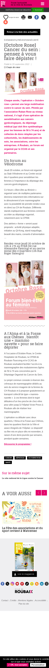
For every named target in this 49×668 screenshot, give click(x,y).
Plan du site (24, 604)
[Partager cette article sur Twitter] (43, 17)
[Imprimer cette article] (23, 17)
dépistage (20, 458)
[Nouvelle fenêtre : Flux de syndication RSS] (37, 583)
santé (7, 462)
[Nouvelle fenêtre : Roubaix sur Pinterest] (22, 583)
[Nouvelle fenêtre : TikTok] (27, 583)
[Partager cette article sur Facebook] (36, 17)
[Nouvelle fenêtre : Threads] (46, 583)
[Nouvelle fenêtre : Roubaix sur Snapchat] (32, 583)
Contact (4, 600)
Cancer (8, 458)
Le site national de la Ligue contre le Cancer (22, 478)
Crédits (13, 600)
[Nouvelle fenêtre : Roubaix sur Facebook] (2, 583)
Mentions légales (25, 600)
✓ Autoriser (37, 9)
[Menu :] (42, 3)
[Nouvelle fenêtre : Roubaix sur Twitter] (7, 583)
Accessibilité (40, 600)
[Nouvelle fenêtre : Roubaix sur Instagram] (12, 583)
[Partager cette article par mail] (30, 17)
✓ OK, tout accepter (17, 665)
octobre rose (34, 458)
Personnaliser (38, 665)
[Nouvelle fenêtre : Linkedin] (42, 583)
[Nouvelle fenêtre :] (17, 583)
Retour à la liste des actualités (22, 32)
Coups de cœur (13, 17)
